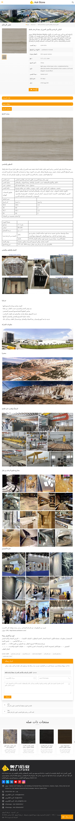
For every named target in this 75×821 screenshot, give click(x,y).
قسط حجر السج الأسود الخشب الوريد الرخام (46, 746)
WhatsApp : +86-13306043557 (14, 807)
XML (53, 815)
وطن (28, 24)
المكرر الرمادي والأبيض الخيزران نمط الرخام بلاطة (18, 672)
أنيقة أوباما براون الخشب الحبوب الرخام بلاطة (65, 746)
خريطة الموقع (6, 812)
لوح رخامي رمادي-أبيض (15, 653)
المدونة (13, 812)
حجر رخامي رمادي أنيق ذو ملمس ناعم (10, 746)
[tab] (7, 108)
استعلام (34, 89)
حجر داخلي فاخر (47, 653)
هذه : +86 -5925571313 (11, 791)
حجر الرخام (33, 24)
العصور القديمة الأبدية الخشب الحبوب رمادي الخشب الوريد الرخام (28, 746)
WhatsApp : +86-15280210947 (14, 804)
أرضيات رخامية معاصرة (7, 656)
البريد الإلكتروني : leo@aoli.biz (13, 798)
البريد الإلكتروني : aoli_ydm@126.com (15, 801)
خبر (17, 812)
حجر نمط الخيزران (26, 653)
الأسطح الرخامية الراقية (36, 653)
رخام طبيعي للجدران (57, 653)
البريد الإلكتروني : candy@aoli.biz (14, 794)
